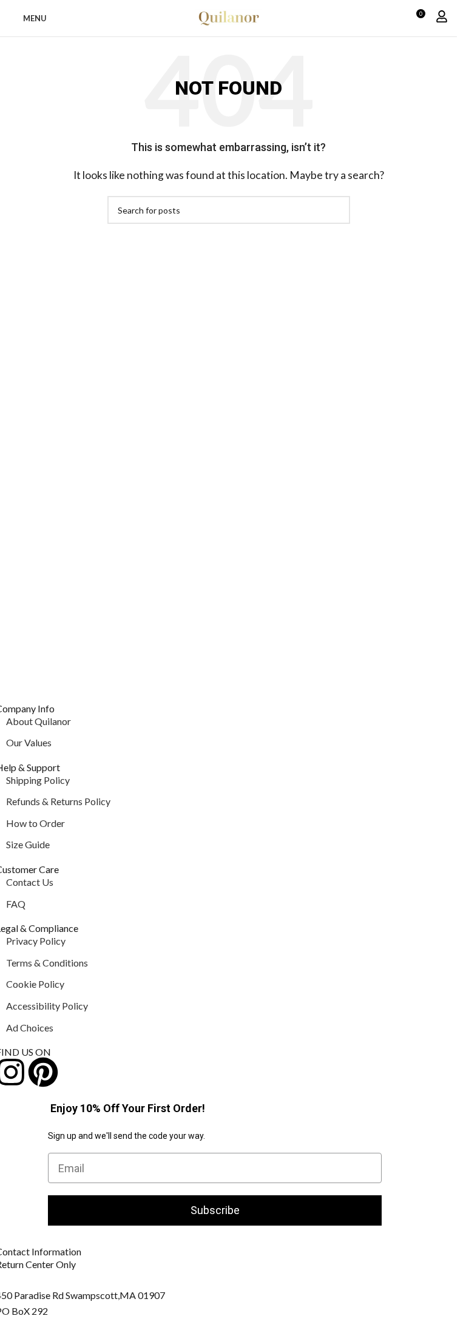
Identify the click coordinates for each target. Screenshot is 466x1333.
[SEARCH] (336, 210)
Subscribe (215, 1210)
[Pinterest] (43, 1072)
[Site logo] (228, 16)
